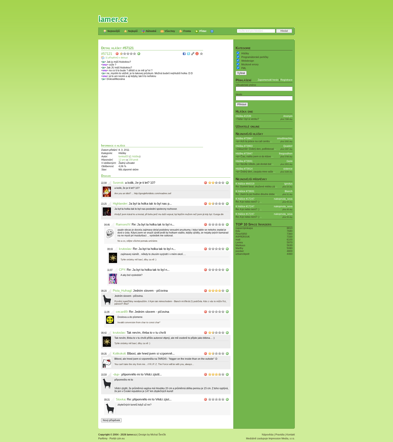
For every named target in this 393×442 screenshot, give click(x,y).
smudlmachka (284, 138)
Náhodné (151, 31)
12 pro (122, 159)
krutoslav (125, 248)
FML (243, 68)
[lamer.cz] (113, 19)
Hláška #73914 (244, 168)
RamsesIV (123, 224)
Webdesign (247, 60)
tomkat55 (124, 156)
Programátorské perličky (254, 57)
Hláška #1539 (243, 116)
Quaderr (287, 146)
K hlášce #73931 (245, 191)
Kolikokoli (119, 353)
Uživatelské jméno (246, 85)
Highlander (120, 203)
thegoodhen (285, 153)
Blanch (288, 191)
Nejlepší (133, 31)
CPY (122, 269)
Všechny (170, 31)
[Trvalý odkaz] (192, 53)
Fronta (187, 31)
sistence (287, 168)
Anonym (287, 116)
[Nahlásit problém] (197, 53)
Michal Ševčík (158, 434)
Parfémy (102, 438)
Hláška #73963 (244, 146)
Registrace (286, 79)
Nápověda (267, 434)
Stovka (120, 399)
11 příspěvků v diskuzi (116, 57)
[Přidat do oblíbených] (201, 53)
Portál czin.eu (117, 438)
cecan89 (121, 311)
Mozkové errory (250, 64)
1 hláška (135, 156)
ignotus (288, 183)
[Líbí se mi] (138, 53)
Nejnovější (113, 31)
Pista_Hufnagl (122, 290)
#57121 (106, 54)
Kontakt (290, 434)
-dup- (116, 374)
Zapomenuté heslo (268, 79)
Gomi (289, 161)
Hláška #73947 (244, 153)
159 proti (133, 159)
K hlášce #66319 (245, 183)
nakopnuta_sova (283, 198)
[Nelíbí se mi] (117, 53)
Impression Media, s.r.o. (282, 438)
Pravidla (280, 434)
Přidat (202, 31)
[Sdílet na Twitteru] (188, 53)
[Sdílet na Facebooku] (184, 53)
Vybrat (241, 73)
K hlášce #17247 (245, 198)
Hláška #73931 (244, 161)
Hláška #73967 (244, 138)
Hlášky (245, 53)
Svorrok (118, 182)
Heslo (239, 94)
